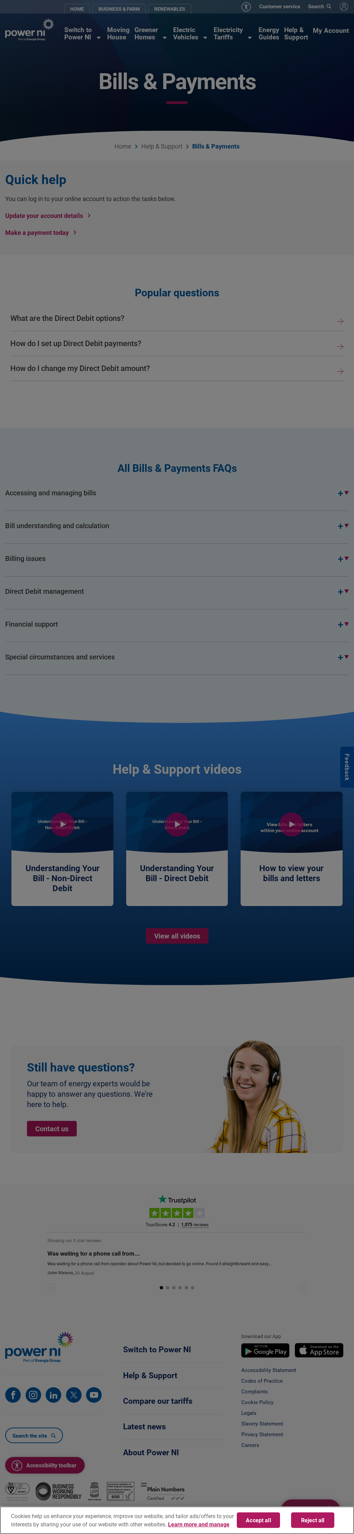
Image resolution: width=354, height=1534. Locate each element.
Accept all (258, 1520)
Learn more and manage (199, 1524)
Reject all (313, 1520)
